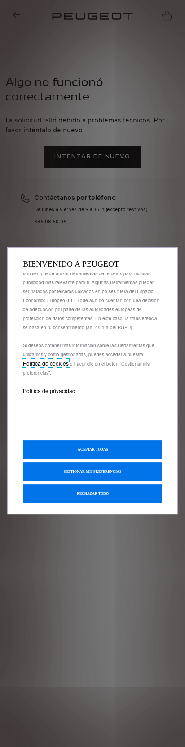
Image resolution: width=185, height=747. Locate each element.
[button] (92, 471)
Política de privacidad (49, 390)
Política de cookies (46, 363)
